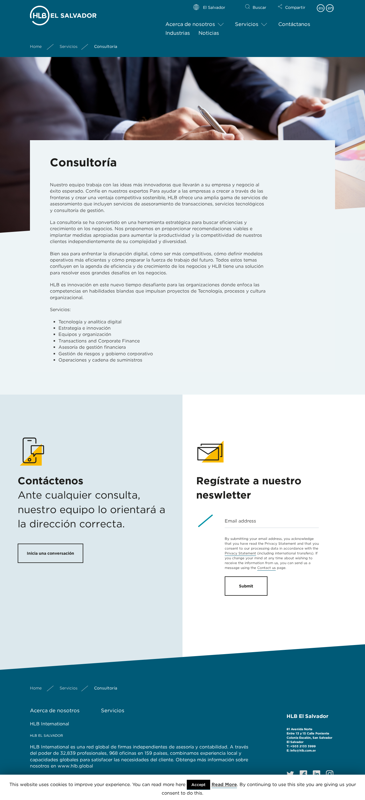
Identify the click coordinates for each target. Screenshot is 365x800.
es (321, 8)
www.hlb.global (76, 766)
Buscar (259, 7)
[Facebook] (303, 774)
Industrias (177, 33)
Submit (246, 586)
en (330, 8)
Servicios (246, 24)
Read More (224, 784)
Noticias (208, 33)
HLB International (49, 723)
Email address (240, 521)
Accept (198, 784)
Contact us (266, 568)
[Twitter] (290, 774)
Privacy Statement (240, 553)
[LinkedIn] (316, 774)
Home (36, 46)
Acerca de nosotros (190, 24)
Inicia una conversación (50, 553)
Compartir (295, 7)
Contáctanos (294, 24)
